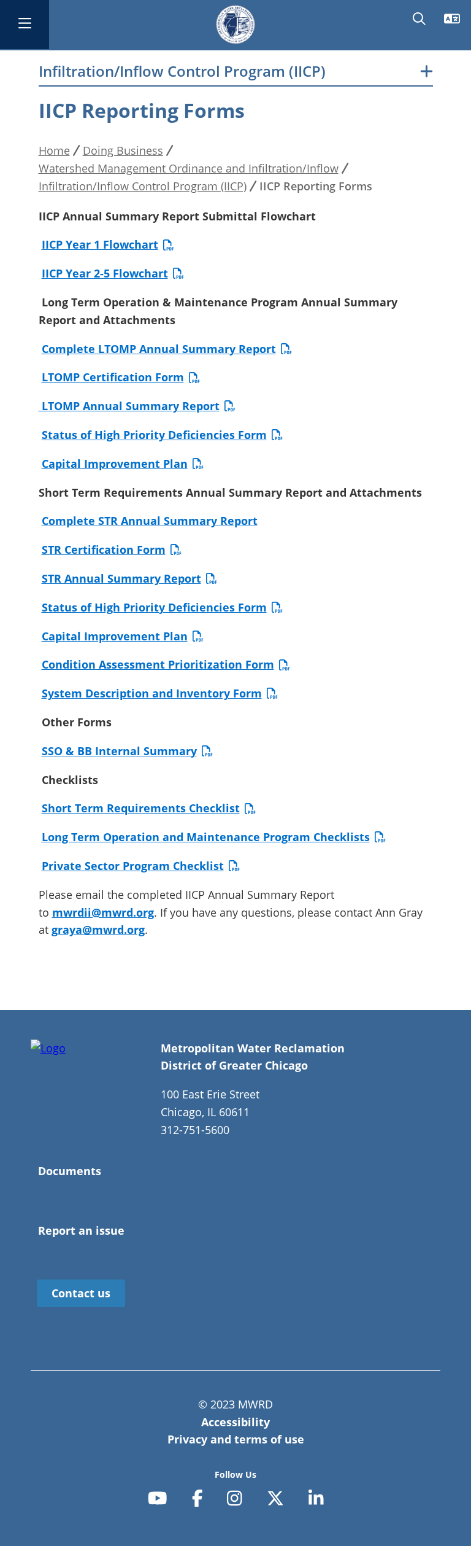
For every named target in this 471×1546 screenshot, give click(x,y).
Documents (69, 1170)
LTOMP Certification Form (113, 377)
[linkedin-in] (316, 1498)
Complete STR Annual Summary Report (150, 520)
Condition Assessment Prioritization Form (158, 664)
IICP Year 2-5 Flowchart (105, 273)
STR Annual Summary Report (121, 578)
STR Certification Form (104, 549)
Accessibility (235, 1422)
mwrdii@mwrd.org (103, 912)
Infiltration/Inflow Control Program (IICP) (182, 71)
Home (54, 150)
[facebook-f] (197, 1498)
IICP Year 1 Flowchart (100, 244)
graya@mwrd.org (98, 929)
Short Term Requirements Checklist (141, 808)
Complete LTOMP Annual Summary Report (159, 348)
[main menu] (24, 24)
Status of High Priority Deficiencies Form (154, 434)
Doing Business (123, 150)
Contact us (81, 1293)
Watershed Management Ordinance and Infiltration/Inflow (189, 168)
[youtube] (157, 1498)
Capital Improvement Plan (115, 463)
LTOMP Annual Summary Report (129, 405)
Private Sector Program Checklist (133, 865)
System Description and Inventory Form (152, 693)
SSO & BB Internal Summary (119, 751)
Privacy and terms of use (235, 1439)
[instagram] (234, 1498)
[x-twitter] (275, 1498)
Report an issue (81, 1230)
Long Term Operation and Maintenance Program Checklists (206, 836)
